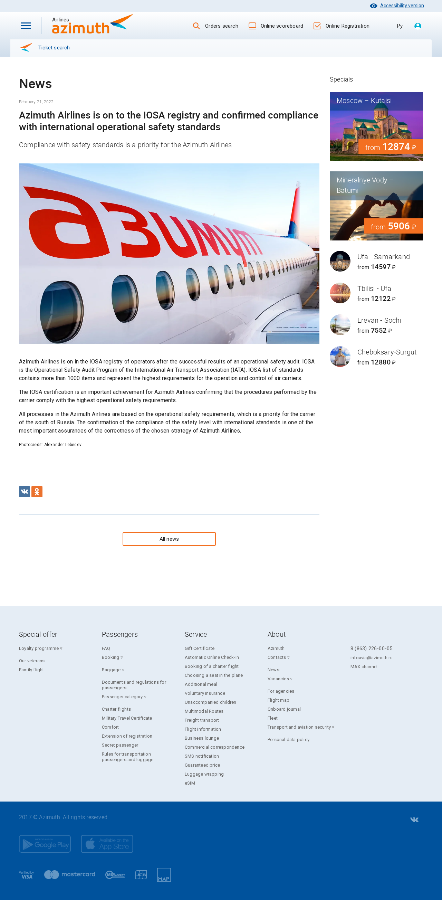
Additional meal (201, 684)
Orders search (221, 26)
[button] (25, 25)
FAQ (106, 648)
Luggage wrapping (204, 774)
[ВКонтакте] (24, 491)
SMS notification (202, 756)
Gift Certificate (199, 648)
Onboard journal (284, 709)
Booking (110, 657)
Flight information (203, 729)
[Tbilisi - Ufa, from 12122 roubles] (376, 293)
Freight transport (202, 720)
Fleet (273, 718)
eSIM (190, 783)
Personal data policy (288, 739)
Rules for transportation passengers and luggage (127, 756)
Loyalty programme (39, 648)
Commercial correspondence (214, 747)
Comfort (110, 727)
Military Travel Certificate (127, 718)
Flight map (278, 700)
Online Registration (347, 26)
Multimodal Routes (204, 711)
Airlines (72, 19)
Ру (400, 26)
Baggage (111, 669)
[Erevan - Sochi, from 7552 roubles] (376, 324)
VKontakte (413, 820)
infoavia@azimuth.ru (371, 657)
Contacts (277, 657)
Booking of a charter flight (212, 666)
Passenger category (122, 696)
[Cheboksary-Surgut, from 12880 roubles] (376, 356)
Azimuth (276, 648)
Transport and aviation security (299, 727)
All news (169, 539)
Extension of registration (127, 736)
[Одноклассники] (36, 491)
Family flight (31, 669)
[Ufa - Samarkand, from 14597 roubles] (376, 261)
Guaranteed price (202, 765)
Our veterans (32, 660)
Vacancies (278, 678)
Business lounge (202, 738)
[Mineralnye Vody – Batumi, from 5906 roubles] (376, 205)
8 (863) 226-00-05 (371, 648)
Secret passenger (120, 745)
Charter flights (116, 709)
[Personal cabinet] (417, 26)
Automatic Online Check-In (212, 657)
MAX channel (363, 666)
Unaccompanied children (210, 702)
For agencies (281, 691)
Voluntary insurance (205, 693)
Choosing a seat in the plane (214, 675)
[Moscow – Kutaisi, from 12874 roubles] (376, 126)
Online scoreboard (282, 26)
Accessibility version (402, 5)
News (273, 669)
